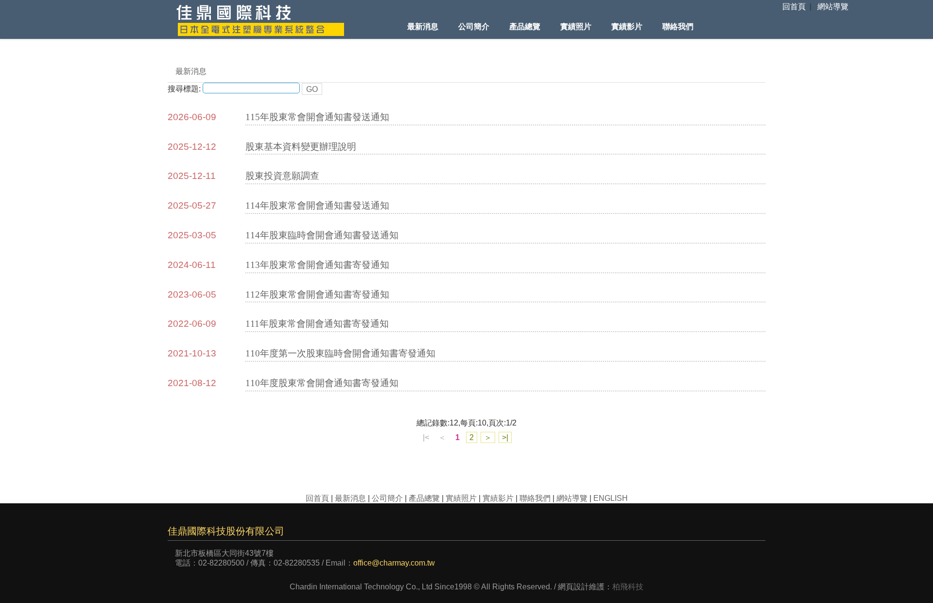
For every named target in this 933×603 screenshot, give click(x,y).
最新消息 (422, 26)
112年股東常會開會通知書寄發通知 (317, 294)
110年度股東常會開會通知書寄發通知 (321, 383)
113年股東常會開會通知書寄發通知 (317, 265)
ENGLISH (610, 498)
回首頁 (794, 6)
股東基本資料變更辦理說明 (300, 147)
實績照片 (575, 26)
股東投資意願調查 (282, 176)
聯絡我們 (677, 26)
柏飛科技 (627, 587)
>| (505, 437)
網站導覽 (832, 6)
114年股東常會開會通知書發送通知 (317, 205)
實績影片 (626, 26)
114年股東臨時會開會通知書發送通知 (321, 235)
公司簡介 (473, 26)
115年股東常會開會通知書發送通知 (317, 117)
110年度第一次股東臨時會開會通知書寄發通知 (340, 353)
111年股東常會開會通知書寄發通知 (317, 324)
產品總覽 (524, 26)
